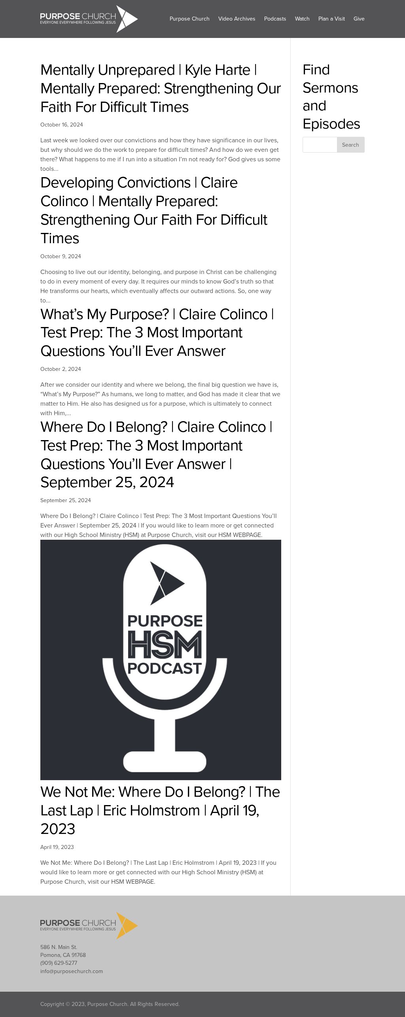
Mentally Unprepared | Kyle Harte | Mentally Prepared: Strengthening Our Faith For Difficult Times (160, 88)
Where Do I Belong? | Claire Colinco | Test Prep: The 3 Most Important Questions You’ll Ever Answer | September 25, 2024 (156, 454)
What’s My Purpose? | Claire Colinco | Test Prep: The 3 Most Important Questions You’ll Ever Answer (157, 333)
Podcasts (275, 18)
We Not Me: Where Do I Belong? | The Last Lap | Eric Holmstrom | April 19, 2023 (160, 810)
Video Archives (236, 18)
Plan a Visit (331, 18)
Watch (302, 18)
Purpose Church (190, 18)
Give (359, 18)
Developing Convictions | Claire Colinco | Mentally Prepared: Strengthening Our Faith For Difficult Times (153, 210)
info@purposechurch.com (71, 971)
